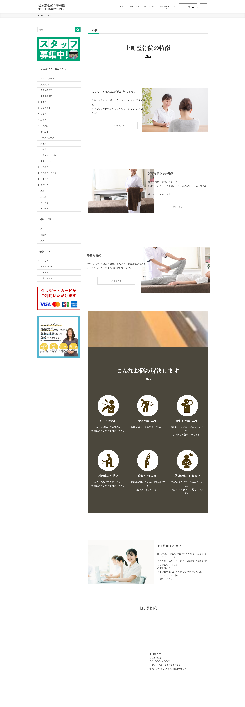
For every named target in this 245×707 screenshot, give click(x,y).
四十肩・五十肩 (47, 137)
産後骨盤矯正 (46, 90)
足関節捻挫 (45, 108)
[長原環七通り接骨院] (51, 7)
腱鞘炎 (43, 143)
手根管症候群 (46, 96)
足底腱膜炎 (45, 84)
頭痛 (42, 190)
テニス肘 (44, 125)
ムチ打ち (44, 184)
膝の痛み (44, 196)
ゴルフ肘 (44, 114)
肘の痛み (44, 167)
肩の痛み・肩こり (48, 173)
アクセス (44, 260)
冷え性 (43, 102)
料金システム (46, 278)
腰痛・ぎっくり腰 (48, 155)
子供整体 (44, 131)
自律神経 (44, 202)
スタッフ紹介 (46, 266)
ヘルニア (44, 178)
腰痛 (42, 240)
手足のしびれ (46, 161)
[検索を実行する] (78, 29)
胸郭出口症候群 (47, 78)
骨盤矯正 (44, 208)
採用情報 (44, 272)
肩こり (43, 228)
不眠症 (43, 149)
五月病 (43, 119)
